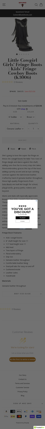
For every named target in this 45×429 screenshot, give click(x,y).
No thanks (22, 221)
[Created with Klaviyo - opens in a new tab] (22, 228)
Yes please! (23, 217)
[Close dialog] (36, 200)
